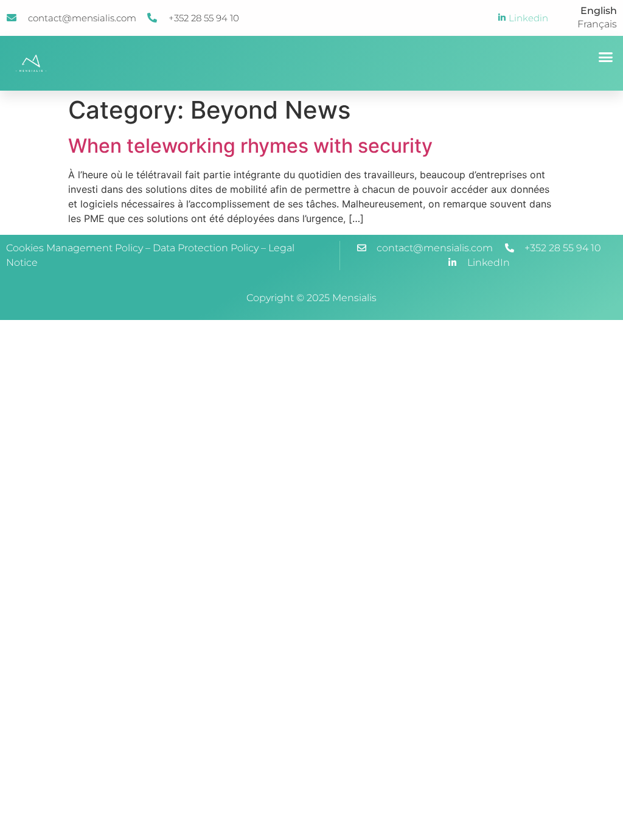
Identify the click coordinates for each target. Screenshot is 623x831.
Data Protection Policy (206, 248)
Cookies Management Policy (74, 248)
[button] (606, 57)
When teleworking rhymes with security (250, 146)
